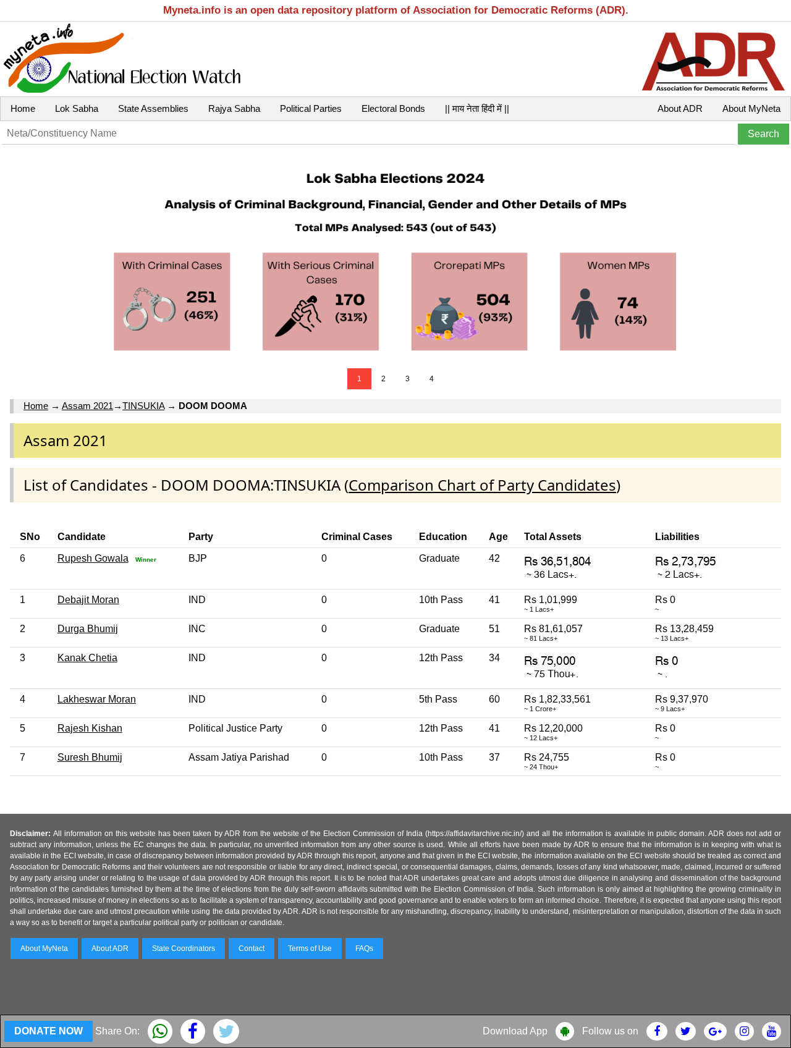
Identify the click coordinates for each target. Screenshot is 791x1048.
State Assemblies (153, 108)
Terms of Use (310, 948)
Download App (515, 1031)
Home (23, 108)
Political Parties (311, 108)
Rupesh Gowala (93, 558)
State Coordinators (183, 948)
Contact (251, 948)
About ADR (680, 108)
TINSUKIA (143, 405)
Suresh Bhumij (89, 757)
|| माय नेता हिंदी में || (477, 108)
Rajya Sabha (234, 108)
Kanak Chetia (87, 658)
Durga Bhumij (87, 628)
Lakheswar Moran (96, 699)
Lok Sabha (76, 108)
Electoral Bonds (393, 108)
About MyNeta (751, 108)
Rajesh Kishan (89, 728)
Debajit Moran (88, 599)
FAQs (364, 948)
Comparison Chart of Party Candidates (482, 485)
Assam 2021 (87, 405)
